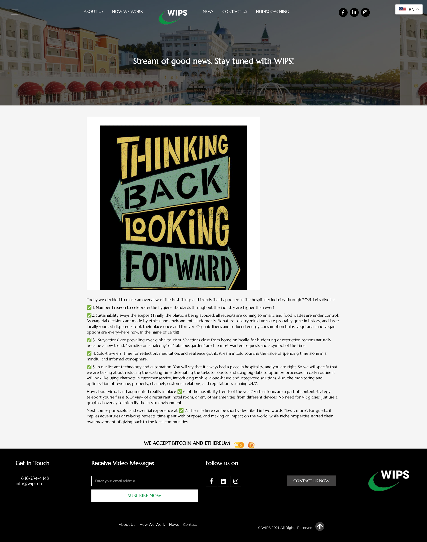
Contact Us (234, 11)
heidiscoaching (272, 11)
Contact (190, 524)
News (208, 11)
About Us (93, 11)
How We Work (127, 11)
